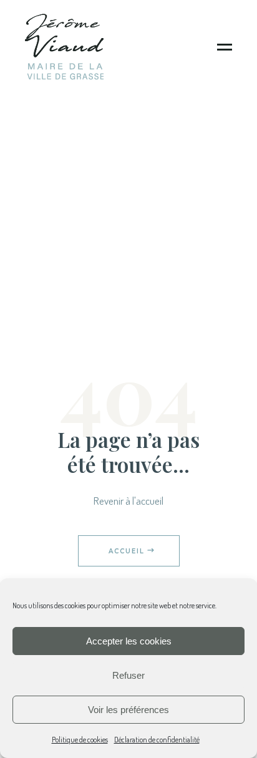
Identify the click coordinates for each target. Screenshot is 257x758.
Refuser (128, 675)
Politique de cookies (80, 739)
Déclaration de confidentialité (157, 739)
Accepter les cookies (129, 641)
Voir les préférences (128, 709)
